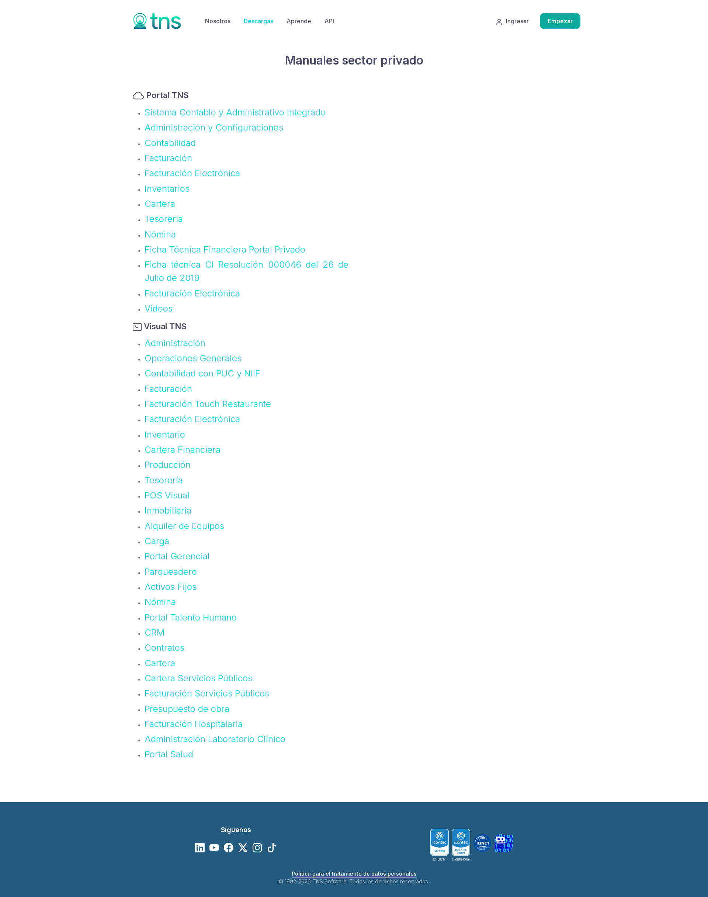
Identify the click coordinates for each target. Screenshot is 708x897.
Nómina (160, 234)
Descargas (258, 21)
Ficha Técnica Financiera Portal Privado (225, 249)
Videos (159, 308)
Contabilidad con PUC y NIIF (202, 373)
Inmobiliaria (168, 510)
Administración (175, 343)
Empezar (560, 21)
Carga (157, 541)
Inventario (165, 434)
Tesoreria (164, 218)
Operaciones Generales (193, 358)
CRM (154, 632)
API (329, 21)
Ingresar (517, 21)
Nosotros (217, 21)
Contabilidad (170, 143)
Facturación (168, 158)
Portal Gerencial (177, 556)
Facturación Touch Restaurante (208, 404)
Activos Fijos (171, 586)
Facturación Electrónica (192, 173)
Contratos (164, 647)
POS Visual (167, 495)
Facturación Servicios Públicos (207, 693)
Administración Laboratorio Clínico (215, 739)
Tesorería (164, 480)
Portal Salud (169, 754)
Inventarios (167, 188)
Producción (168, 464)
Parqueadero (171, 571)
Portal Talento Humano (191, 617)
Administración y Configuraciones (214, 127)
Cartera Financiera (183, 449)
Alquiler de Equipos (184, 526)
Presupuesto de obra (187, 708)
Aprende (299, 21)
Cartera (160, 203)
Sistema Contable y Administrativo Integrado (235, 112)
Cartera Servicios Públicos (198, 678)
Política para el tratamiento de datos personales (354, 873)
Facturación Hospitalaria (194, 724)
